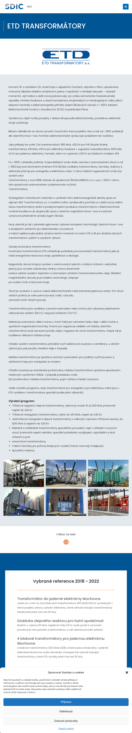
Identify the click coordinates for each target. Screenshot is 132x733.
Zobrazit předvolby (66, 720)
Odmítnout (66, 711)
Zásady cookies (66, 728)
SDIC (29, 6)
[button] (127, 672)
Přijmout (66, 702)
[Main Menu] (126, 7)
